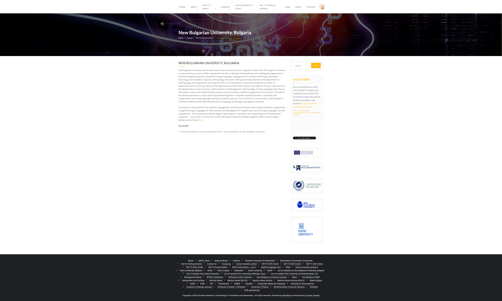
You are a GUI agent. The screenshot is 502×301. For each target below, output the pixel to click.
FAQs (288, 267)
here (200, 120)
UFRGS (237, 284)
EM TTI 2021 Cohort (314, 264)
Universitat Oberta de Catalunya (271, 284)
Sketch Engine (316, 280)
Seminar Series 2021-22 (237, 280)
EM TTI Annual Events (217, 267)
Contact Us (212, 264)
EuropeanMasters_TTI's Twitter (303, 113)
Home (181, 38)
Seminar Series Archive (262, 280)
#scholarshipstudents (302, 107)
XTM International (252, 290)
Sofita (192, 284)
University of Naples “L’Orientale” (231, 287)
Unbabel (248, 284)
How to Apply (223, 270)
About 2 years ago (299, 111)
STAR (202, 284)
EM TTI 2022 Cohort (194, 267)
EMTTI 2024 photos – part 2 (244, 267)
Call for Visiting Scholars (191, 264)
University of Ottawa (260, 287)
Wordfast (314, 287)
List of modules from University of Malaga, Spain (245, 274)
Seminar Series (215, 280)
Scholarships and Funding (193, 280)
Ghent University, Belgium (191, 270)
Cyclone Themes (313, 295)
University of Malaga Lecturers (199, 287)
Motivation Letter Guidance (240, 277)
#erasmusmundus (309, 103)
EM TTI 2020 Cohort (292, 264)
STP (211, 284)
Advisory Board (221, 260)
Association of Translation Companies (296, 260)
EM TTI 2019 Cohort (270, 264)
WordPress (287, 295)
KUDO (269, 270)
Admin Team (204, 260)
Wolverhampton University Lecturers (289, 287)
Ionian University (255, 270)
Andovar (236, 260)
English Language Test (271, 267)
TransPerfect (223, 284)
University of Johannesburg (302, 284)
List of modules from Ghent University (202, 274)
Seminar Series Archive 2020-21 (291, 280)
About (189, 38)
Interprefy (238, 270)
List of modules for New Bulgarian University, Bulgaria (301, 270)
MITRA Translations (215, 277)
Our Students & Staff (311, 277)
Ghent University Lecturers (306, 267)
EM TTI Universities (204, 38)
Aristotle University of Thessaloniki (260, 260)
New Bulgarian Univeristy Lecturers (272, 277)
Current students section (246, 264)
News (294, 277)
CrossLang (226, 264)
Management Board (192, 277)
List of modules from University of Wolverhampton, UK (294, 274)
